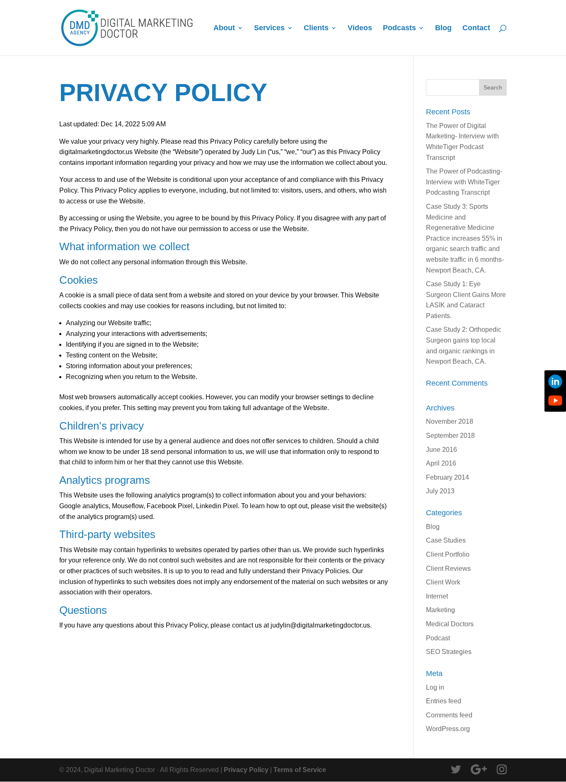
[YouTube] (555, 400)
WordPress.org (448, 728)
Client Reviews (448, 568)
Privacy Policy (246, 769)
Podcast (438, 638)
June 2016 (441, 449)
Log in (435, 687)
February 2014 (447, 477)
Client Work (443, 582)
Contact (476, 28)
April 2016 (441, 463)
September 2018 (450, 435)
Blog (443, 28)
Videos (360, 28)
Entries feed (443, 701)
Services (269, 28)
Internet (437, 596)
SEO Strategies (449, 651)
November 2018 (449, 421)
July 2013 (440, 491)
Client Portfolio (447, 554)
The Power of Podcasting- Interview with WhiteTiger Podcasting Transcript (464, 182)
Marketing (440, 609)
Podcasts (399, 28)
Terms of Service (299, 769)
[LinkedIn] (555, 381)
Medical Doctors (450, 624)
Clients (316, 28)
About (224, 28)
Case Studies (446, 540)
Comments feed (449, 715)
